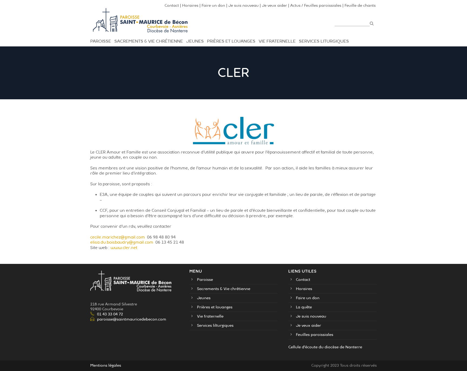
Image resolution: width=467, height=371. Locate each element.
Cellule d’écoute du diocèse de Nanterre (325, 347)
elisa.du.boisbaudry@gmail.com (121, 242)
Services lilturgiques (215, 325)
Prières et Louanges (231, 41)
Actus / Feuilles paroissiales (315, 5)
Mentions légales (105, 365)
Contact (172, 5)
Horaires (190, 5)
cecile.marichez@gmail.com (117, 237)
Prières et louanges (214, 307)
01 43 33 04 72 (110, 314)
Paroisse (100, 41)
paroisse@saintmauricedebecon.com (131, 319)
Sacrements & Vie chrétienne (148, 41)
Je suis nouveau (243, 5)
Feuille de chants (360, 5)
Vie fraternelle (277, 41)
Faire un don (213, 5)
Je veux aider (274, 5)
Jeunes (195, 41)
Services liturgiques (324, 41)
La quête (304, 307)
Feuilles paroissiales (314, 334)
